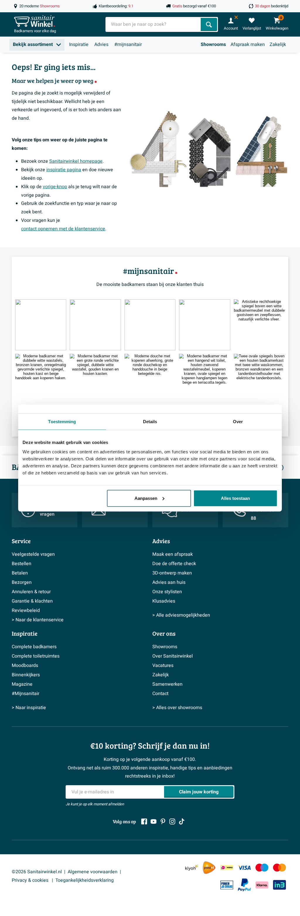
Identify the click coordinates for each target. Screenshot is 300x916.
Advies (101, 44)
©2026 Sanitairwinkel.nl (37, 871)
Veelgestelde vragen (33, 554)
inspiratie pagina (63, 169)
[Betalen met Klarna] (261, 885)
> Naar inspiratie (29, 707)
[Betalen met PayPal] (244, 885)
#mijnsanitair (128, 44)
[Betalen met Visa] (244, 867)
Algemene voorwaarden (92, 871)
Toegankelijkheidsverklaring (84, 880)
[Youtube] (153, 821)
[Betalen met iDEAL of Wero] (226, 867)
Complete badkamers (34, 646)
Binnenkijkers (26, 674)
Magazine (22, 684)
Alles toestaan (235, 497)
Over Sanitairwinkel (172, 656)
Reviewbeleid (26, 610)
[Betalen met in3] (279, 885)
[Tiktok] (181, 821)
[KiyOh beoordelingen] (191, 867)
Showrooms (213, 44)
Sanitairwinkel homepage (76, 161)
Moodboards (25, 665)
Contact (160, 693)
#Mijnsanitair (25, 693)
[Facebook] (144, 821)
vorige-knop (55, 186)
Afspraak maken (248, 44)
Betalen (20, 573)
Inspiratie (78, 44)
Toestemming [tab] (62, 421)
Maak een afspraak (172, 554)
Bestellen (21, 563)
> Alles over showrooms (177, 707)
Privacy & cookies (31, 880)
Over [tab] (238, 421)
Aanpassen (145, 497)
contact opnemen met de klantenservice (63, 228)
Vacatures (162, 665)
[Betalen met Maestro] (261, 867)
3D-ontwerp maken (172, 573)
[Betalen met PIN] (226, 885)
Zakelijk (278, 44)
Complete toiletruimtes (35, 656)
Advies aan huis (168, 582)
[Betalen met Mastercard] (279, 867)
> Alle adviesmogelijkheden (181, 615)
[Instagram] (172, 821)
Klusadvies (163, 601)
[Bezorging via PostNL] (209, 867)
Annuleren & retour (31, 591)
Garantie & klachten (32, 601)
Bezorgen (22, 582)
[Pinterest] (162, 821)
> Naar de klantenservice (38, 619)
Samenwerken (167, 684)
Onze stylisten (167, 591)
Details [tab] (150, 421)
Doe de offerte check (174, 563)
